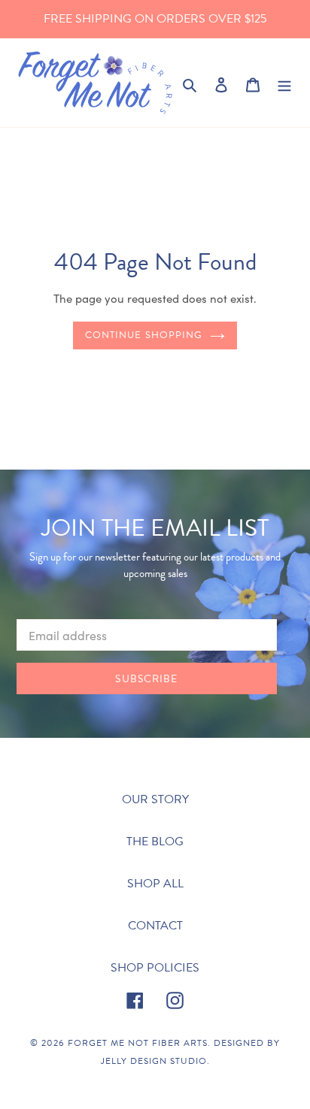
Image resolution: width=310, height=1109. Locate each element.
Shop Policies (155, 968)
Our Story (155, 799)
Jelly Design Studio (154, 1061)
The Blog (155, 842)
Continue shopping (143, 335)
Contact (155, 926)
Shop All (155, 884)
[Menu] (284, 82)
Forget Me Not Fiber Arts (138, 1043)
